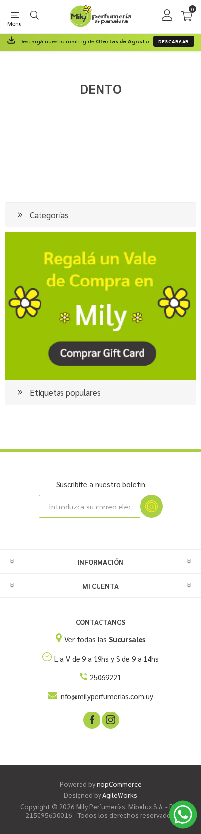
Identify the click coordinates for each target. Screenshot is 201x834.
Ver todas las (104, 639)
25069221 (105, 677)
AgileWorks (119, 795)
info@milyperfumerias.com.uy (106, 696)
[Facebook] (91, 719)
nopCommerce (119, 783)
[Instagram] (110, 719)
